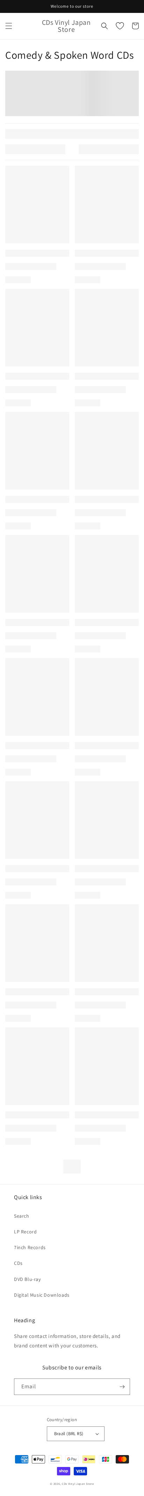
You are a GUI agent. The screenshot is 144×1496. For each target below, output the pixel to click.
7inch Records (30, 1247)
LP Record (25, 1231)
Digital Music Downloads (42, 1295)
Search (21, 1216)
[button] (8, 26)
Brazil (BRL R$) (69, 1434)
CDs (18, 1263)
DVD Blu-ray (27, 1279)
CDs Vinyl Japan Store (78, 1484)
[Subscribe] (122, 1387)
